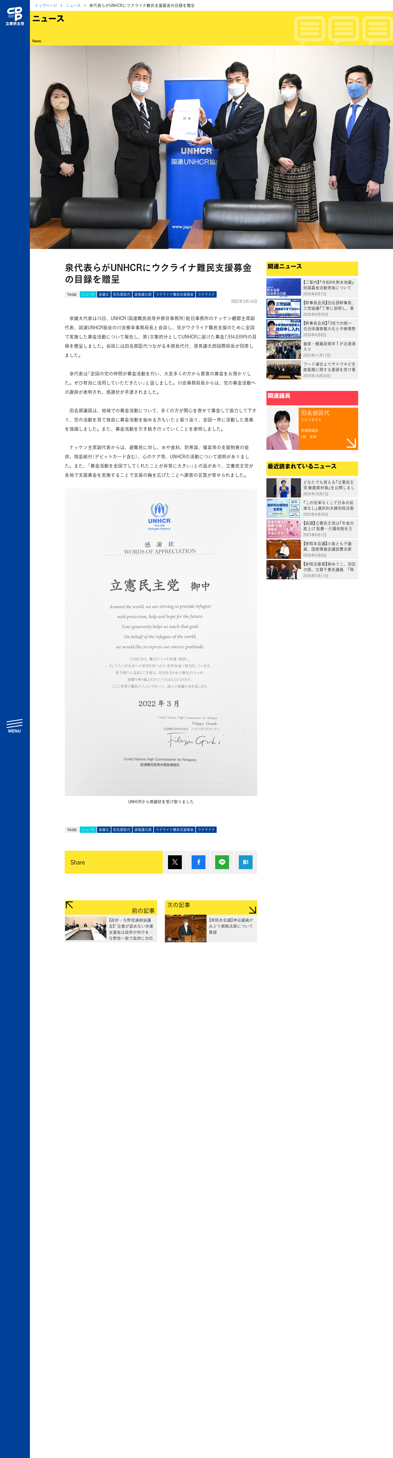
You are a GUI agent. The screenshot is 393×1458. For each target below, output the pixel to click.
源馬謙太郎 (143, 294)
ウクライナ (206, 294)
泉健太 (104, 294)
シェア (198, 862)
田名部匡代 (121, 294)
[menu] (15, 725)
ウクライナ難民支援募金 (175, 294)
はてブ (246, 862)
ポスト (175, 862)
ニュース (73, 5)
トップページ (46, 5)
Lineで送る (222, 862)
